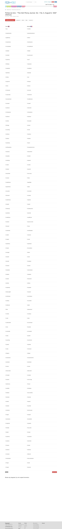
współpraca (20, 525)
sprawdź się (31, 20)
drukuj (23, 20)
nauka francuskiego (36, 528)
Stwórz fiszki (54, 472)
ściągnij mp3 (18, 20)
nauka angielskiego (36, 524)
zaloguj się (49, 1)
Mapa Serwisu (35, 523)
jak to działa (19, 7)
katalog (23, 7)
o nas (25, 524)
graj (26, 20)
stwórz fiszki (9, 7)
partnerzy (25, 525)
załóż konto (46, 1)
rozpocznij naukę (10, 20)
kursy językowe (14, 7)
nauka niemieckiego (36, 525)
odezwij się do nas (21, 524)
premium (55, 7)
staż (24, 528)
